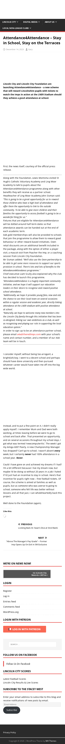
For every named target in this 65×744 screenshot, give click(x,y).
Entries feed (9, 601)
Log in (6, 596)
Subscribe (11, 709)
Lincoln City (9, 22)
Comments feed (11, 606)
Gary (30, 49)
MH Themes (51, 741)
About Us (49, 22)
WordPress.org (11, 611)
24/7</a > (43, 575)
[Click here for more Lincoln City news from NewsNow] (16, 574)
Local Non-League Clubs (16, 28)
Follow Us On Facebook (20, 655)
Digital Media (30, 22)
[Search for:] (32, 644)
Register (7, 590)
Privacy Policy (9, 732)
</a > (34, 573)
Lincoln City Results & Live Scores (20, 682)
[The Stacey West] (32, 17)
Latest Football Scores (14, 678)
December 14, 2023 (15, 49)
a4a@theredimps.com (29, 334)
